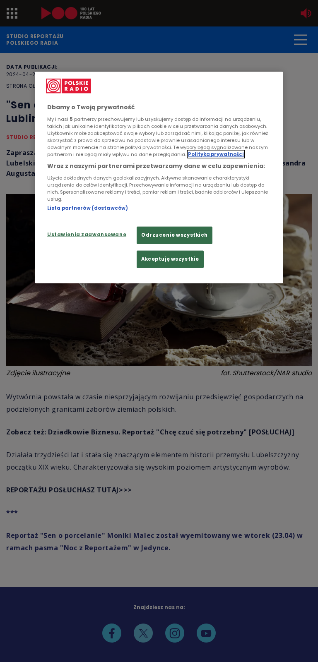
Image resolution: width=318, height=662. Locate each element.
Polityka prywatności (216, 154)
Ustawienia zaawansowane (86, 234)
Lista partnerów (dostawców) (87, 207)
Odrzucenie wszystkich (174, 235)
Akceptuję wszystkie (170, 258)
